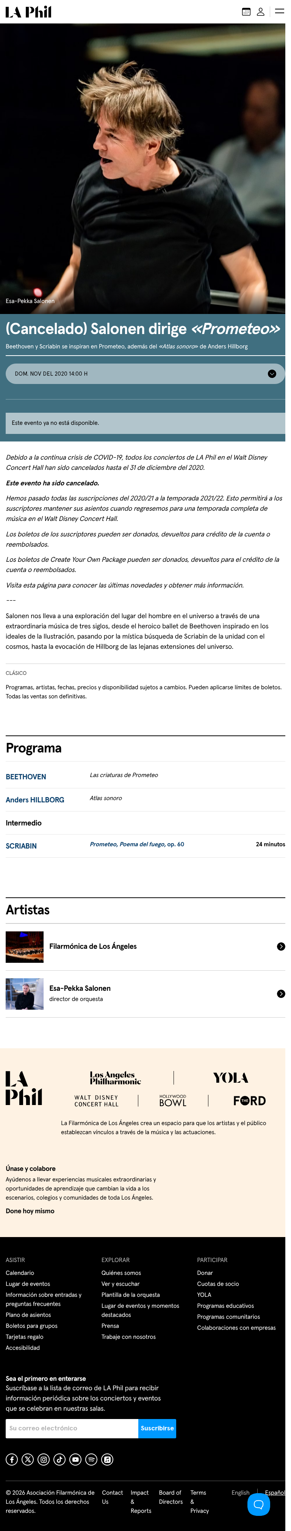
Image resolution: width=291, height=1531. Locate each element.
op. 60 (136, 845)
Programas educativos (225, 1306)
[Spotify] (91, 1459)
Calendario (20, 1273)
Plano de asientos (28, 1315)
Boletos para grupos (32, 1326)
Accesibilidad (23, 1348)
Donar (205, 1273)
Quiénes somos (121, 1273)
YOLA (204, 1295)
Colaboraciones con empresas (236, 1328)
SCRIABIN (21, 846)
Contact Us (112, 1497)
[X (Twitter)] (28, 1459)
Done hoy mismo (30, 1211)
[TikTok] (59, 1459)
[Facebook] (12, 1459)
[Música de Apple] (107, 1459)
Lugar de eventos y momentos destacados (140, 1310)
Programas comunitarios (228, 1317)
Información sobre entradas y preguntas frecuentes (43, 1299)
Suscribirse (157, 1428)
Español (275, 1493)
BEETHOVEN (26, 777)
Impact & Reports (141, 1502)
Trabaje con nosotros (129, 1337)
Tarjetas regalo (25, 1337)
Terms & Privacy (200, 1502)
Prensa (110, 1326)
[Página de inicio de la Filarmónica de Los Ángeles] (28, 12)
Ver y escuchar (121, 1284)
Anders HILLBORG (35, 800)
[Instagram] (44, 1459)
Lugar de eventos (28, 1284)
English (240, 1493)
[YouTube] (75, 1459)
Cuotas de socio (218, 1284)
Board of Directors (171, 1497)
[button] (279, 11)
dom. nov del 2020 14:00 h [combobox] (51, 374)
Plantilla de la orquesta (131, 1295)
